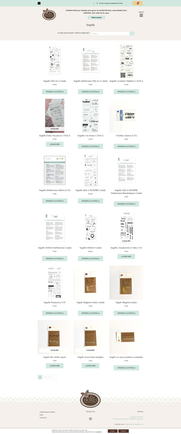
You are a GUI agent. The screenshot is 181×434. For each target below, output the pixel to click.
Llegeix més (55, 144)
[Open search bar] (39, 3)
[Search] (132, 33)
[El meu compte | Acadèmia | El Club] (97, 3)
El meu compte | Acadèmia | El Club (111, 3)
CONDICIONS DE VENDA (47, 412)
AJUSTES (99, 432)
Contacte (43, 418)
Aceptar (113, 431)
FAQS (41, 415)
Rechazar (123, 431)
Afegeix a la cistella (55, 92)
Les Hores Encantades (136, 417)
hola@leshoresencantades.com (133, 424)
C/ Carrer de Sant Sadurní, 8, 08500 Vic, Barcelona (128, 419)
